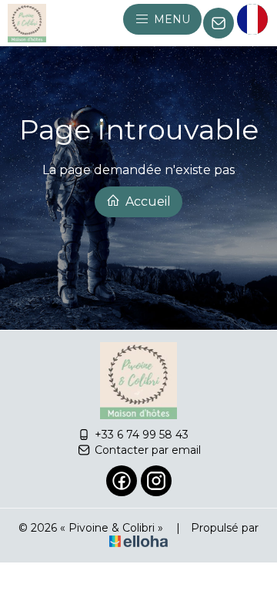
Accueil (146, 201)
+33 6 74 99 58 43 (142, 435)
